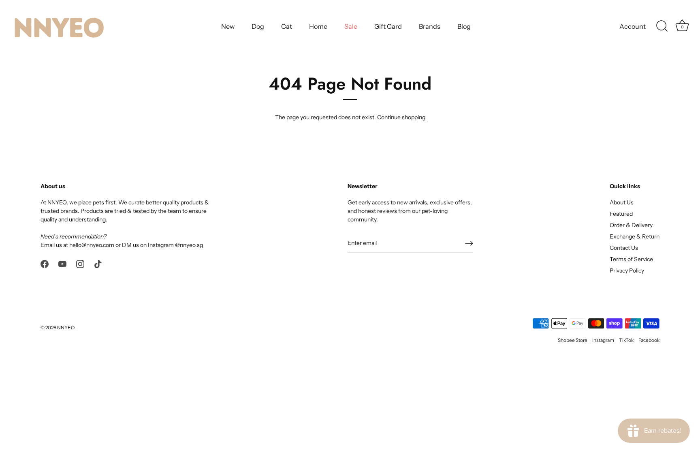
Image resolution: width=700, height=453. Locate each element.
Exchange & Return (634, 236)
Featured (621, 213)
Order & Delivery (631, 225)
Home (318, 26)
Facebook (648, 340)
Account (632, 26)
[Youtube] (62, 263)
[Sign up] (469, 243)
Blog (464, 26)
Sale (350, 26)
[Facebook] (45, 263)
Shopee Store (572, 340)
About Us (622, 202)
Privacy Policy (627, 270)
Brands (429, 26)
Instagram (603, 340)
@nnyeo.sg (189, 245)
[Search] (662, 26)
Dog (258, 26)
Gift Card (388, 26)
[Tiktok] (98, 263)
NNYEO (65, 327)
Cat (286, 26)
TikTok (626, 340)
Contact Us (624, 247)
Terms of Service (631, 259)
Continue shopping (401, 117)
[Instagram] (80, 263)
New (228, 26)
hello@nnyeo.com (91, 245)
